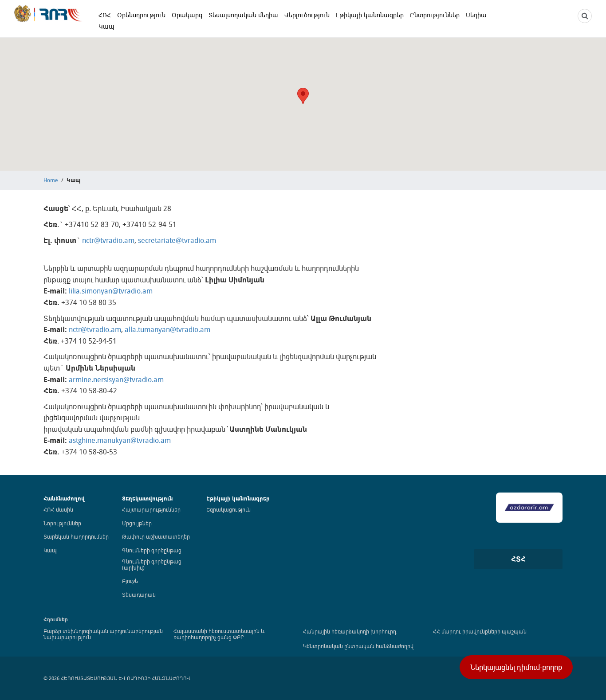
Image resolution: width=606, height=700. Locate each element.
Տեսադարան (139, 594)
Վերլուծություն (307, 15)
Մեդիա (476, 15)
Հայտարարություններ (151, 509)
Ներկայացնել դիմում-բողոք (516, 667)
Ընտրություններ (435, 15)
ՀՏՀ (518, 559)
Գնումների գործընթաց (151, 550)
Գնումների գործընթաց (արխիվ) (151, 564)
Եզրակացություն (228, 509)
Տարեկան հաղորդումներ (76, 536)
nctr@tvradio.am (108, 240)
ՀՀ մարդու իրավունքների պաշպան (480, 631)
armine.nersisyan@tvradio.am (115, 379)
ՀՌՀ (104, 15)
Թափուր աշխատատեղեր (156, 536)
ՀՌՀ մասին (58, 509)
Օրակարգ (187, 15)
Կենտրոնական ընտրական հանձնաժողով (358, 646)
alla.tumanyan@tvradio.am (167, 329)
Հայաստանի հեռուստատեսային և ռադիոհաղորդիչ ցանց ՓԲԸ (219, 634)
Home (50, 180)
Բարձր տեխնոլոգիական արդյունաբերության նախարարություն (103, 634)
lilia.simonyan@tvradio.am (111, 291)
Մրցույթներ (137, 523)
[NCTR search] (585, 16)
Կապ (106, 26)
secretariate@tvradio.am (177, 240)
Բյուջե (130, 581)
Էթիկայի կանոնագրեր (370, 15)
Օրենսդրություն (141, 15)
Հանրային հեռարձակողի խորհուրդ (349, 631)
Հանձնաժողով (64, 498)
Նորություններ (62, 523)
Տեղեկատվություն (147, 498)
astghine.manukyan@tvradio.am (120, 440)
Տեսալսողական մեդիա (243, 15)
